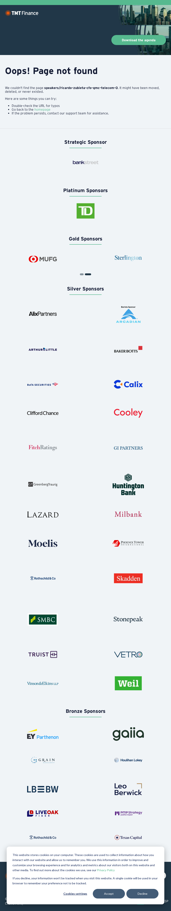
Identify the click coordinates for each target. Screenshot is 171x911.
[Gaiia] (128, 734)
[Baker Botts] (128, 349)
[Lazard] (42, 514)
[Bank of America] (42, 384)
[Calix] (128, 384)
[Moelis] (42, 543)
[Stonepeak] (128, 619)
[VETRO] (128, 654)
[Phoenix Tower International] (128, 543)
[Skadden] (128, 578)
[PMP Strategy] (128, 813)
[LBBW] (42, 789)
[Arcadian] (128, 314)
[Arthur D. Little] (42, 349)
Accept (109, 893)
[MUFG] (42, 259)
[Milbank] (128, 514)
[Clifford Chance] (42, 413)
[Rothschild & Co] (42, 578)
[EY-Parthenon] (42, 734)
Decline (142, 893)
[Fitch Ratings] (42, 448)
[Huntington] (128, 484)
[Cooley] (128, 413)
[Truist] (42, 654)
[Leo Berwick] (128, 789)
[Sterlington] (128, 259)
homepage (42, 109)
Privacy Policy (106, 870)
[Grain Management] (42, 760)
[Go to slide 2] (82, 274)
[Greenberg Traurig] (42, 484)
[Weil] (128, 683)
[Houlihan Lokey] (128, 760)
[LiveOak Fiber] (42, 813)
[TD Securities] (85, 210)
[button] (162, 14)
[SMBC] (42, 619)
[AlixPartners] (42, 314)
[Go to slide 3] (88, 274)
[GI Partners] (128, 448)
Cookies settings (75, 893)
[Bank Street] (85, 162)
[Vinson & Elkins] (42, 683)
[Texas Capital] (128, 837)
